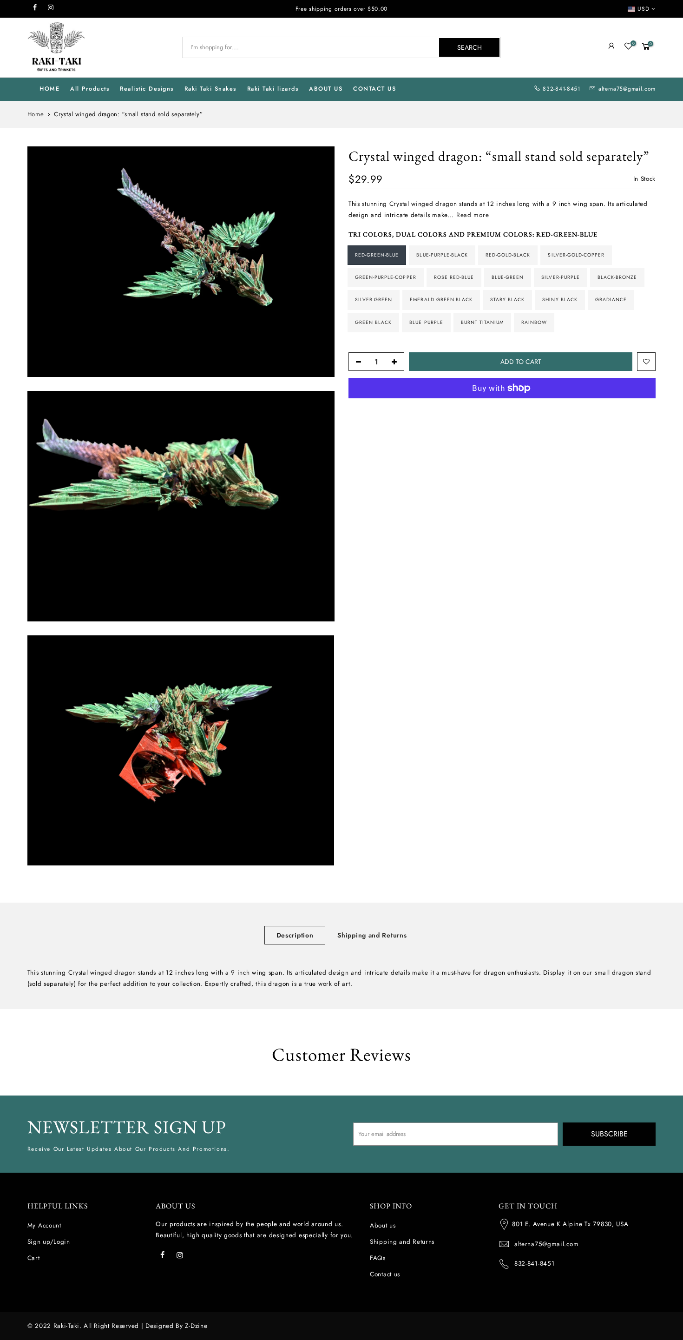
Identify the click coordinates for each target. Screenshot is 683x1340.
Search (469, 47)
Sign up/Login (48, 1241)
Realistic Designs (147, 89)
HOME (49, 89)
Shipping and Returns (372, 935)
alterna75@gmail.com (627, 89)
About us (383, 1225)
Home (35, 114)
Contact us (385, 1274)
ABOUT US (325, 89)
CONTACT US (374, 89)
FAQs (378, 1258)
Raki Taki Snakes (210, 89)
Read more (471, 215)
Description (295, 935)
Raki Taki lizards (273, 89)
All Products (89, 89)
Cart (33, 1258)
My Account (44, 1225)
